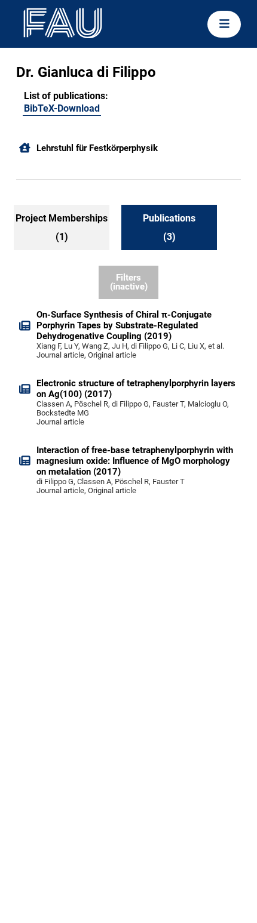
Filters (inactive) (129, 282)
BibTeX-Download (62, 108)
